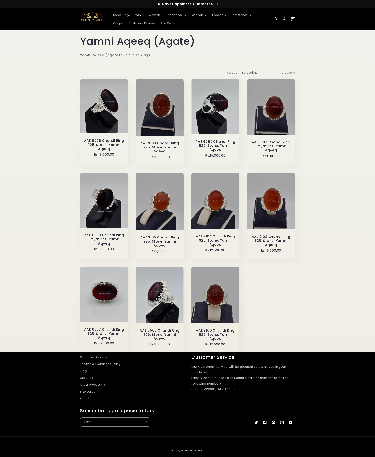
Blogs (84, 371)
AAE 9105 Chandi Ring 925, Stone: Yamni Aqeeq (159, 241)
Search (85, 398)
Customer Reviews (93, 357)
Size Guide (87, 392)
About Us (86, 378)
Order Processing (92, 385)
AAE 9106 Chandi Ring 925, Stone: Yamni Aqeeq (215, 334)
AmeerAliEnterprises (192, 450)
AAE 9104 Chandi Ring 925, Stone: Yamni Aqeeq (215, 240)
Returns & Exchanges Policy (100, 364)
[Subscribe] (146, 422)
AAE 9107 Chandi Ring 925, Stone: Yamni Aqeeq (271, 146)
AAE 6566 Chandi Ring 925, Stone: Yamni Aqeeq (160, 334)
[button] (139, 15)
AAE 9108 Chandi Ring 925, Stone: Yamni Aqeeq (159, 147)
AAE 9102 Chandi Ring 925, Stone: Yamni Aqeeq (271, 241)
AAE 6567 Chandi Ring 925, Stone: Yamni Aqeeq (104, 333)
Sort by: (232, 73)
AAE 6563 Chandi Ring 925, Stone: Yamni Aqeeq (104, 239)
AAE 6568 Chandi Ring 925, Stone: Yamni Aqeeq (104, 145)
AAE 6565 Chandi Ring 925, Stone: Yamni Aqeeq (215, 146)
